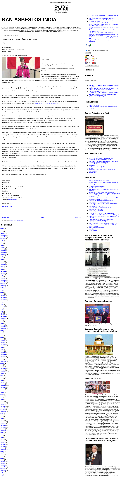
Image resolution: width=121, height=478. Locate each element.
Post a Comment (7, 206)
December (3, 235)
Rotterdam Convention (95, 229)
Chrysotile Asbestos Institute (96, 186)
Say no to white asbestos (96, 206)
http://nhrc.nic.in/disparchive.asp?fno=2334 (47, 103)
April (1, 245)
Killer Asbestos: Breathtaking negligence (100, 207)
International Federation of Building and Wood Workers (103, 161)
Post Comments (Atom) (16, 220)
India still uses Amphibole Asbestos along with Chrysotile (104, 215)
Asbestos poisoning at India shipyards (99, 202)
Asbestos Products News (96, 185)
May (1, 231)
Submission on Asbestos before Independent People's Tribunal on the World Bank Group (103, 198)
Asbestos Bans (93, 171)
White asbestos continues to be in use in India (101, 192)
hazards (91, 168)
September (3, 254)
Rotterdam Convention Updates (97, 188)
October (2, 238)
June (1, 230)
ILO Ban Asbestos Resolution (97, 91)
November (3, 237)
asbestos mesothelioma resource (98, 157)
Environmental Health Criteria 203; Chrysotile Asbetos (103, 92)
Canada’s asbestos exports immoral (98, 212)
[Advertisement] (22, 212)
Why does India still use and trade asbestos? (101, 32)
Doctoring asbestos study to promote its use (101, 219)
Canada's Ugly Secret (94, 21)
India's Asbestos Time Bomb (96, 227)
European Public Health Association (98, 162)
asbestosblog (92, 172)
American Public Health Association (98, 164)
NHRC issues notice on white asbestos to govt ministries (104, 20)
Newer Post (5, 217)
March (2, 261)
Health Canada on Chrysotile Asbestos (99, 97)
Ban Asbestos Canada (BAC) (97, 167)
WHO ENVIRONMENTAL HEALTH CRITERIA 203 (102, 94)
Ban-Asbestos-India (29, 19)
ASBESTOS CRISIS (94, 105)
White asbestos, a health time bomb (98, 222)
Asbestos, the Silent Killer (96, 209)
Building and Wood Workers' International (100, 159)
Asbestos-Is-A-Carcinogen (96, 210)
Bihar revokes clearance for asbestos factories (101, 22)
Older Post (78, 217)
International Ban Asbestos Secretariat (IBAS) (101, 158)
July (1, 240)
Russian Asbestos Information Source (99, 180)
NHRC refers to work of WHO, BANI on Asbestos (102, 18)
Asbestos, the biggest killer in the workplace (101, 200)
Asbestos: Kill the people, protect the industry (101, 213)
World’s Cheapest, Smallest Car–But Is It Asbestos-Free (104, 193)
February (2, 233)
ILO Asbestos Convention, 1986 (97, 95)
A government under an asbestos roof (99, 220)
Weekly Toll (92, 165)
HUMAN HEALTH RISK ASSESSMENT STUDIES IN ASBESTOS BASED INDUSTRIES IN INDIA (103, 89)
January (2, 249)
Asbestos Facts (93, 230)
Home (42, 217)
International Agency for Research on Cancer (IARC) (103, 169)
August (2, 228)
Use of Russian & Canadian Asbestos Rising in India (103, 223)
